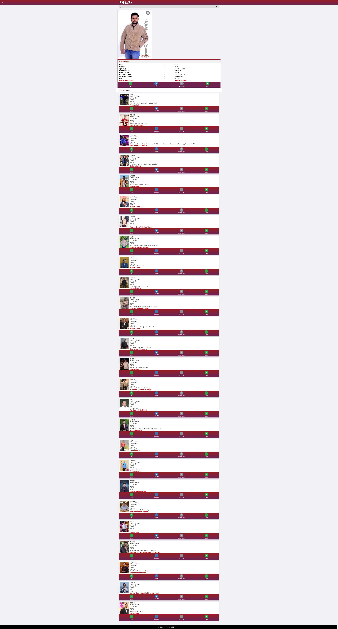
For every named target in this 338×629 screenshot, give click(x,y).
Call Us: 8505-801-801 (168, 627)
